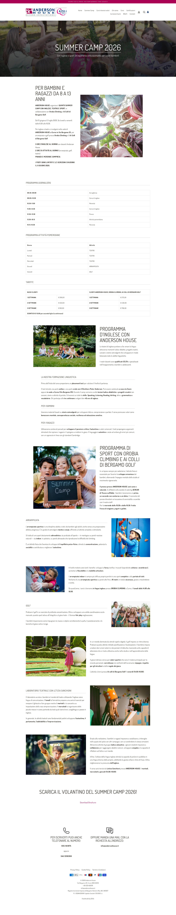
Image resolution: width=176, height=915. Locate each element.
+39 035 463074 (88, 886)
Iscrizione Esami (115, 14)
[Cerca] (144, 12)
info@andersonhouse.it (88, 888)
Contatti (132, 14)
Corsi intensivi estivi (103, 10)
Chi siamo (115, 10)
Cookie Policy (86, 870)
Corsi (122, 10)
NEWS (125, 14)
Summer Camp (89, 10)
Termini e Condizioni (99, 870)
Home (80, 10)
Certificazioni (130, 10)
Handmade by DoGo (88, 899)
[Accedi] (139, 12)
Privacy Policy (74, 870)
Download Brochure (88, 802)
